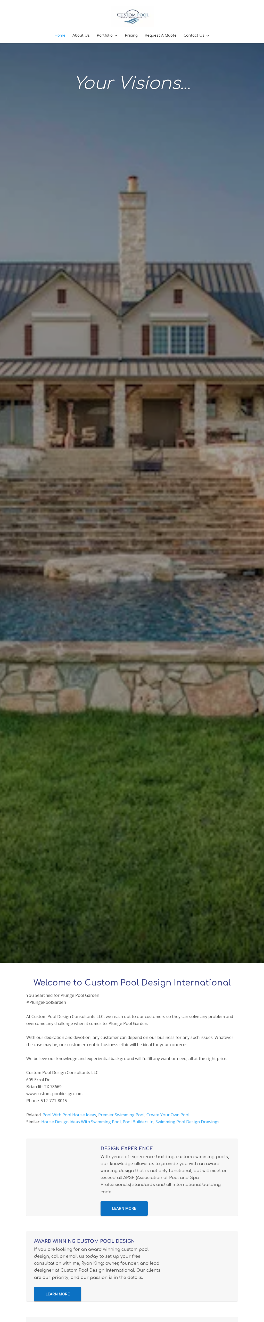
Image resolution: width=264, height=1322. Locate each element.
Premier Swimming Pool (121, 1115)
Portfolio (105, 35)
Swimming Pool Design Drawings (187, 1122)
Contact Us (194, 35)
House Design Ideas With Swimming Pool (81, 1122)
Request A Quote (161, 35)
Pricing (131, 35)
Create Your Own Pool (167, 1115)
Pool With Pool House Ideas (69, 1115)
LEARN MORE (124, 1208)
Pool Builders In (138, 1122)
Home (59, 35)
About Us (81, 35)
